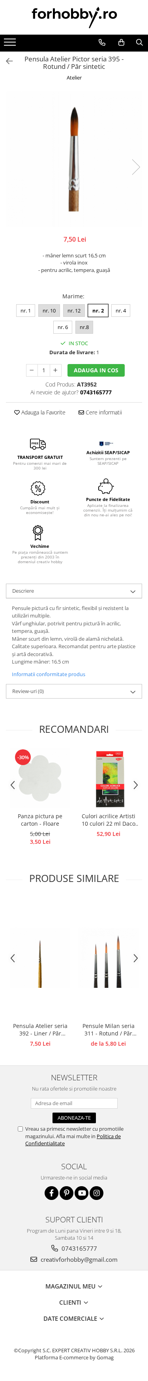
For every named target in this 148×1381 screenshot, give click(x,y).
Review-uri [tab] (28, 691)
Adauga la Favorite (43, 412)
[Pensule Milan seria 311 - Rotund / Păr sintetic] (108, 958)
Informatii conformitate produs (48, 674)
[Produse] (11, 44)
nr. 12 (74, 310)
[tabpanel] (74, 159)
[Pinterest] (66, 1193)
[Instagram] (96, 1193)
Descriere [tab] (23, 590)
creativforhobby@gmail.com (78, 1259)
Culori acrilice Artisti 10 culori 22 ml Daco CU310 (108, 820)
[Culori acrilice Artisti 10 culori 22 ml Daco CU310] (108, 778)
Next (135, 167)
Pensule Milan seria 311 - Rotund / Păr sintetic (108, 1030)
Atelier (74, 77)
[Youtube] (81, 1193)
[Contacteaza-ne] (102, 42)
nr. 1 (26, 310)
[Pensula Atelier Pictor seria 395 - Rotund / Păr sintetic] (74, 159)
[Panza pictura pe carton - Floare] (40, 778)
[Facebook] (51, 1193)
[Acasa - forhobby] (74, 17)
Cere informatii (103, 412)
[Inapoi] (6, 61)
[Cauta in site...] (139, 42)
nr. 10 (49, 310)
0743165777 (78, 1248)
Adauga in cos (96, 370)
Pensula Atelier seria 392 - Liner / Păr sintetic (40, 1030)
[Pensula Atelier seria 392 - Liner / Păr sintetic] (40, 958)
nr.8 (84, 327)
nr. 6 (63, 327)
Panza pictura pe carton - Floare (40, 819)
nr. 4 (121, 310)
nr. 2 (98, 310)
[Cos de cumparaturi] (121, 42)
